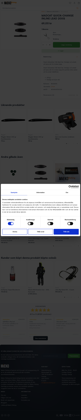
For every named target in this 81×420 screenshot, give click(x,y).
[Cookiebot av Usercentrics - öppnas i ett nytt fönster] (70, 186)
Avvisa (15, 232)
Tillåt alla (66, 232)
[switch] (30, 223)
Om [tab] (67, 192)
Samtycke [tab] (14, 192)
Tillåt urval (40, 232)
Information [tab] (40, 192)
